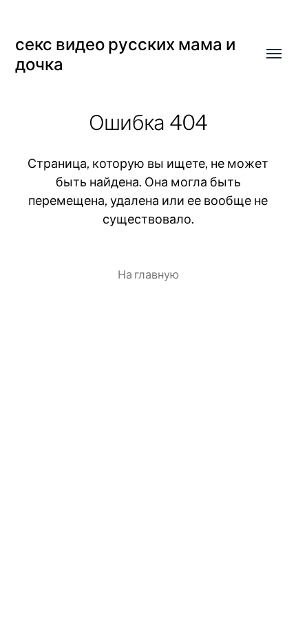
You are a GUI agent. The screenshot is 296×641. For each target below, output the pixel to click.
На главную (148, 274)
